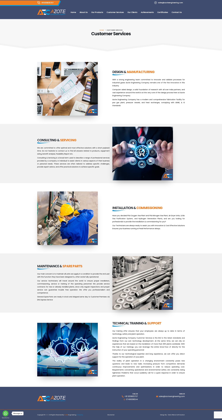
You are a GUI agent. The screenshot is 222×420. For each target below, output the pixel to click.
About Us (84, 12)
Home (73, 12)
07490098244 (132, 399)
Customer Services (115, 12)
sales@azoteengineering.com (170, 3)
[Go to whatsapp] (5, 413)
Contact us (177, 12)
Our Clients (132, 12)
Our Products (97, 12)
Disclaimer (110, 415)
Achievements (147, 12)
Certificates (162, 12)
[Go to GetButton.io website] (5, 417)
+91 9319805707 (47, 3)
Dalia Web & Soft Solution (176, 415)
